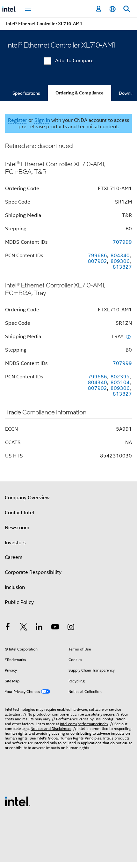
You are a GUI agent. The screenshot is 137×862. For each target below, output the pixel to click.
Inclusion (15, 587)
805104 (120, 382)
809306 (120, 261)
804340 (120, 255)
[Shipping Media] (128, 336)
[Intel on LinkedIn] (39, 628)
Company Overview (27, 497)
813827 (122, 267)
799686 (97, 255)
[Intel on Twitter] (23, 628)
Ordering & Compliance (79, 93)
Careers (13, 557)
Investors (15, 542)
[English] (112, 9)
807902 (97, 261)
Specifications (26, 93)
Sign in (42, 120)
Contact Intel (19, 512)
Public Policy (19, 602)
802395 (120, 377)
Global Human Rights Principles (74, 738)
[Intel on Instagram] (70, 628)
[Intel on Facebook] (7, 628)
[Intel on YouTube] (55, 628)
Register (17, 120)
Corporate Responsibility (33, 572)
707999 (122, 242)
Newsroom (17, 527)
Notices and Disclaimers (51, 728)
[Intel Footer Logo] (17, 801)
